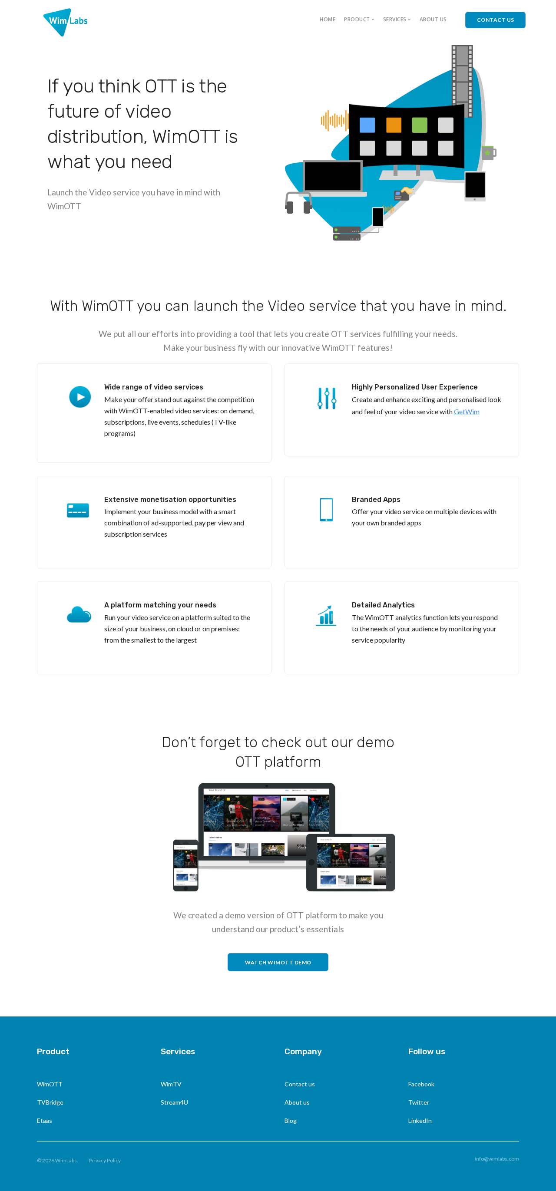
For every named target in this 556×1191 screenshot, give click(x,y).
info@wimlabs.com (497, 1158)
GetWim (467, 411)
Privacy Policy (105, 1160)
